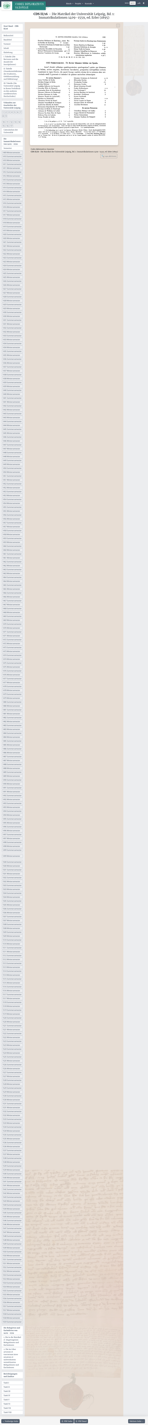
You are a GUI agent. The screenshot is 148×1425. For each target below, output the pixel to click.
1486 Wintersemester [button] (11, 752)
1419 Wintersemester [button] (11, 230)
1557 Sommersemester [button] (12, 1306)
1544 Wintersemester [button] (11, 1209)
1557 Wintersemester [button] (11, 1310)
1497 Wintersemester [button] (11, 838)
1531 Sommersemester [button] (12, 1103)
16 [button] (7, 126)
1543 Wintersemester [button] (11, 1201)
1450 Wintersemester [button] (11, 472)
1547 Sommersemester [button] (12, 1228)
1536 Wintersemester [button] (11, 1146)
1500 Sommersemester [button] (12, 862)
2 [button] (6, 112)
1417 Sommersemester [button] (12, 211)
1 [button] (3, 112)
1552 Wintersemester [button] (11, 1271)
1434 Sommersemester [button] (12, 343)
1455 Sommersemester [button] (12, 507)
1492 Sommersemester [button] (12, 795)
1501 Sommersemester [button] (12, 870)
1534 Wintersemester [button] (11, 1131)
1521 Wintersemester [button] (11, 1029)
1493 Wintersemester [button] (11, 807)
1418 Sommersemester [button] (12, 219)
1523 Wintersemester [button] (11, 1045)
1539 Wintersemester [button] (11, 1170)
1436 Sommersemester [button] (12, 359)
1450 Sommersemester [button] (12, 468)
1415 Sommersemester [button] (12, 195)
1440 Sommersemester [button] (12, 390)
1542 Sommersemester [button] (12, 1189)
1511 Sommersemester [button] (12, 948)
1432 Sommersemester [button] (12, 328)
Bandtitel (8, 40)
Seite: (127, 3)
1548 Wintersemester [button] (11, 1240)
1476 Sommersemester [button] (12, 671)
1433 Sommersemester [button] (12, 335)
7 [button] (20, 112)
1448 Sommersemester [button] (12, 452)
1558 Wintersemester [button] (11, 1318)
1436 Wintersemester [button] (11, 363)
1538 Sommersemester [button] (12, 1158)
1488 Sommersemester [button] (12, 764)
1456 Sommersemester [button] (12, 515)
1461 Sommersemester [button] (12, 554)
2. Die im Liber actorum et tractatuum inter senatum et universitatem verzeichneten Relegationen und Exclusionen (11, 1358)
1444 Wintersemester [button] (11, 425)
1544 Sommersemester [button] (12, 1205)
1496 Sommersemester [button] (12, 827)
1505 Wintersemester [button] (11, 905)
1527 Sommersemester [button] (12, 1072)
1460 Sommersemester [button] (12, 546)
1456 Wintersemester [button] (11, 519)
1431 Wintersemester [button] (11, 324)
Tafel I (6, 1383)
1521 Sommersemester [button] (12, 1025)
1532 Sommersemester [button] (12, 1111)
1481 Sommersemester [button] (12, 710)
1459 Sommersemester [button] (12, 538)
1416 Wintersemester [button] (11, 207)
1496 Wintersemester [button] (11, 830)
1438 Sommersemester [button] (12, 374)
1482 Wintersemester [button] (11, 721)
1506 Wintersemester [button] (11, 912)
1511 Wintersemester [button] (11, 951)
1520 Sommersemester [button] (12, 1018)
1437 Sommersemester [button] (12, 367)
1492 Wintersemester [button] (11, 799)
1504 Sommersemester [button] (12, 893)
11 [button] (7, 122)
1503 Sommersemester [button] (12, 885)
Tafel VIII (7, 1412)
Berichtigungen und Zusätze (10, 1375)
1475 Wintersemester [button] (11, 667)
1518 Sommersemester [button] (12, 1002)
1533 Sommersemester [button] (12, 1119)
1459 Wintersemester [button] (11, 542)
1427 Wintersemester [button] (11, 293)
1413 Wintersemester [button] (11, 184)
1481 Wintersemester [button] (11, 713)
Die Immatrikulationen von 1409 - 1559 (12, 141)
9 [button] (6, 116)
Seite (68, 1421)
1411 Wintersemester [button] (11, 168)
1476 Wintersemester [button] (11, 675)
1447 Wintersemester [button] (11, 449)
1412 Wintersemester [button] (11, 176)
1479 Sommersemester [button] (12, 694)
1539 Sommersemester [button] (12, 1166)
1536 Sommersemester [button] (12, 1142)
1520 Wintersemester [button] (11, 1022)
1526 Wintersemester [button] (11, 1068)
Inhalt (6, 48)
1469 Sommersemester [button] (12, 616)
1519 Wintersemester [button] (11, 1014)
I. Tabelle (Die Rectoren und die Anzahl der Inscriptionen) (11, 60)
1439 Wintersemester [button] (11, 386)
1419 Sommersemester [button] (12, 226)
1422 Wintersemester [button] (11, 254)
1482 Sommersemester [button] (12, 717)
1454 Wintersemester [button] (11, 503)
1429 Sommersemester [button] (12, 304)
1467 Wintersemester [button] (11, 604)
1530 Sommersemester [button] (12, 1096)
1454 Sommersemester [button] (12, 499)
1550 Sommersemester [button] (12, 1252)
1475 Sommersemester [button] (12, 663)
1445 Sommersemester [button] (12, 429)
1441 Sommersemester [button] (12, 398)
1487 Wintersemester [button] (11, 760)
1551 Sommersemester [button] (12, 1259)
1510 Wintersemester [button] (11, 944)
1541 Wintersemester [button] (11, 1185)
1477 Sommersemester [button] (12, 678)
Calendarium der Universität (11, 131)
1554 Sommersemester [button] (12, 1283)
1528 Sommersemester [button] (12, 1080)
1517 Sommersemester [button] (12, 994)
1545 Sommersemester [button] (12, 1213)
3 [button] (8, 112)
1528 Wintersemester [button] (11, 1084)
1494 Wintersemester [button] (11, 815)
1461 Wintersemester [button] (11, 558)
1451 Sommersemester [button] (12, 476)
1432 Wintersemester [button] (11, 332)
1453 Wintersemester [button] (11, 495)
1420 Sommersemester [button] (12, 234)
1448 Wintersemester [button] (11, 456)
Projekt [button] (78, 3)
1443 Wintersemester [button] (11, 417)
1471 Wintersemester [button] (11, 636)
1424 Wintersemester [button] (11, 269)
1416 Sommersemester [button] (12, 203)
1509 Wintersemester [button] (11, 936)
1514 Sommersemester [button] (12, 971)
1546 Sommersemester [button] (12, 1220)
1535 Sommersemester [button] (12, 1135)
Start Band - (11, 27)
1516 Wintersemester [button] (11, 990)
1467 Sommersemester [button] (12, 600)
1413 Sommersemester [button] (12, 180)
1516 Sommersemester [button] (12, 987)
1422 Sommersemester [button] (12, 250)
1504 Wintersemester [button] (11, 897)
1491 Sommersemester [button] (12, 788)
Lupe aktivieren (108, 156)
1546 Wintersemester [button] (11, 1224)
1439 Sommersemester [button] (12, 382)
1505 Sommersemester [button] (12, 901)
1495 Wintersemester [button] (11, 823)
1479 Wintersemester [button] (11, 698)
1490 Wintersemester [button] (11, 784)
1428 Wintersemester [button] (11, 300)
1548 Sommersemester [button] (12, 1236)
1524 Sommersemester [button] (12, 1049)
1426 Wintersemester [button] (11, 285)
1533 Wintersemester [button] (11, 1123)
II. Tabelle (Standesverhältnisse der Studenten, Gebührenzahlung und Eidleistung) (13, 74)
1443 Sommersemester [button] (12, 413)
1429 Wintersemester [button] (11, 308)
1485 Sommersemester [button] (12, 741)
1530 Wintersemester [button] (11, 1100)
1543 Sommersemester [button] (12, 1197)
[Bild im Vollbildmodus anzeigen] (118, 25)
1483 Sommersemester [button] (12, 725)
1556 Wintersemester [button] (11, 1302)
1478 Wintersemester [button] (11, 690)
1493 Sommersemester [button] (12, 803)
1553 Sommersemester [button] (12, 1275)
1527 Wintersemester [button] (11, 1076)
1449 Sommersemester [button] (12, 460)
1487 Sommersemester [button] (12, 756)
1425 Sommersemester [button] (12, 273)
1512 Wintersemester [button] (11, 959)
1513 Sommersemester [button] (12, 963)
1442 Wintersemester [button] (11, 410)
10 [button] (4, 122)
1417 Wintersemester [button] (11, 215)
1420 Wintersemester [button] (11, 238)
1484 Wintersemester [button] (11, 737)
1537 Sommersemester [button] (12, 1150)
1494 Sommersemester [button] (12, 811)
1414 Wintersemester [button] (11, 191)
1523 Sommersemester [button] (12, 1041)
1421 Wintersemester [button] (11, 246)
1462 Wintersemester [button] (11, 565)
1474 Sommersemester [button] (12, 655)
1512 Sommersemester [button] (12, 955)
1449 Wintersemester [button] (11, 464)
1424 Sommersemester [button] (12, 265)
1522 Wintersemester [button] (11, 1037)
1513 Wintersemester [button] (11, 967)
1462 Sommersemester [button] (12, 562)
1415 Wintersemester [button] (11, 199)
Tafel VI (7, 1404)
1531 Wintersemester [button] (11, 1107)
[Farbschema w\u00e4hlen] (144, 3)
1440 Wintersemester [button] (11, 394)
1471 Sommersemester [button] (12, 632)
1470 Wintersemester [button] (11, 628)
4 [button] (11, 112)
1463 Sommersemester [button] (12, 569)
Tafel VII (7, 1408)
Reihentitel (8, 35)
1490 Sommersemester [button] (12, 780)
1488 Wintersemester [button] (11, 768)
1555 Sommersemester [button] (12, 1290)
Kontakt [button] (88, 3)
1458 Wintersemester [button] (11, 534)
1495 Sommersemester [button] (12, 819)
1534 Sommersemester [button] (12, 1127)
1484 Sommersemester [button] (12, 733)
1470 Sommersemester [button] (12, 624)
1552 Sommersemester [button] (12, 1267)
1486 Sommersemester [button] (12, 749)
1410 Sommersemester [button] (12, 156)
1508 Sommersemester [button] (12, 924)
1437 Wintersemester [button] (11, 371)
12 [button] (11, 122)
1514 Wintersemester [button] (11, 975)
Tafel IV (7, 1395)
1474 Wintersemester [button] (11, 659)
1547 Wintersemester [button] (11, 1232)
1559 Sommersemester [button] (12, 1322)
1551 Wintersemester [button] (11, 1263)
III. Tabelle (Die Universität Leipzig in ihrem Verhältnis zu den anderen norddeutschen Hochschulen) (12, 89)
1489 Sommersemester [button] (12, 772)
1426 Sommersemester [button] (12, 281)
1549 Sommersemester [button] (12, 1244)
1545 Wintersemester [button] (11, 1216)
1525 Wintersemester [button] (11, 1061)
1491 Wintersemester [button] (11, 791)
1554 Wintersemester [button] (11, 1287)
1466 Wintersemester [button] (11, 597)
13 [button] (15, 122)
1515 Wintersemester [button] (11, 983)
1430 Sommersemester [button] (12, 312)
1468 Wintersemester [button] (11, 612)
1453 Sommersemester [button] (12, 491)
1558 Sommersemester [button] (12, 1314)
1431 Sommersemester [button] (12, 320)
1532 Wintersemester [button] (11, 1115)
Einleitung (8, 52)
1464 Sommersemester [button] (12, 577)
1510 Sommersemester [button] (12, 940)
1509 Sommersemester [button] (12, 932)
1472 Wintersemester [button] (11, 643)
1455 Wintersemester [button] (11, 511)
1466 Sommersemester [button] (12, 593)
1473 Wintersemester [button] (11, 651)
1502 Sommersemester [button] (12, 877)
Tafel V (7, 1400)
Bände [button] (69, 3)
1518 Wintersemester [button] (11, 1006)
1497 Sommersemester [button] (12, 834)
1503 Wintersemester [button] (11, 889)
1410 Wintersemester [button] (11, 160)
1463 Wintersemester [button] (11, 573)
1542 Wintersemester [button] (11, 1193)
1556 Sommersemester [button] (12, 1298)
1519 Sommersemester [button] (12, 1010)
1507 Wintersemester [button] (11, 920)
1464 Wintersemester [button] (11, 581)
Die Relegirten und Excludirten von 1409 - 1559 (12, 1330)
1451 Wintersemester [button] (11, 480)
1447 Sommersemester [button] (12, 445)
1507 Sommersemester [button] (12, 916)
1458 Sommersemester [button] (12, 530)
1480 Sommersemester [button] (12, 702)
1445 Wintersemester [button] (11, 433)
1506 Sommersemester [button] (12, 909)
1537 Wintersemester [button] (11, 1154)
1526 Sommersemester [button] (12, 1064)
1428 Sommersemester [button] (12, 297)
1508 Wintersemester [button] (11, 928)
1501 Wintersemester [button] (11, 873)
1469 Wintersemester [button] (11, 620)
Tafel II (7, 1387)
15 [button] (4, 126)
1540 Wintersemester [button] (11, 1177)
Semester (8, 148)
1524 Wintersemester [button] (11, 1053)
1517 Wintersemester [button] (11, 998)
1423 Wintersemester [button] (11, 261)
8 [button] (3, 116)
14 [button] (19, 122)
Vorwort (7, 44)
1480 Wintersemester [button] (11, 706)
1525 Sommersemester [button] (12, 1057)
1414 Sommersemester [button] (12, 187)
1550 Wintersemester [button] (11, 1255)
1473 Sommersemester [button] (12, 647)
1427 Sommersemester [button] (12, 289)
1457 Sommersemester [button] (12, 523)
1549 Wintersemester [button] (11, 1248)
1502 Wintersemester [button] (11, 881)
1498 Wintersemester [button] (11, 846)
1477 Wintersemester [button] (11, 682)
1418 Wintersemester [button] (11, 222)
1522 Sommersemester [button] (12, 1033)
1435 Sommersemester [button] (12, 351)
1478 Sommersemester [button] (12, 686)
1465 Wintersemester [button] (11, 589)
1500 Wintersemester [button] (11, 866)
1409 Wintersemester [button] (11, 152)
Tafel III (7, 1391)
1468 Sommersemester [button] (12, 608)
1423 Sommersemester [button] (12, 258)
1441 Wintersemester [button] (11, 402)
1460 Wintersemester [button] (11, 550)
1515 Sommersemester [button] (12, 979)
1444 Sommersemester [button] (12, 421)
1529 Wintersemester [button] (11, 1092)
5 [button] (14, 112)
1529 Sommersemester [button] (12, 1088)
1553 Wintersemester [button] (11, 1279)
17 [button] (11, 126)
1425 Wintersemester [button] (11, 277)
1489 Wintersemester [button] (11, 776)
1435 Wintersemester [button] (11, 355)
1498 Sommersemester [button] (12, 842)
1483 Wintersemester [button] (11, 729)
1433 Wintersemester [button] (11, 339)
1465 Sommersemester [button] (12, 585)
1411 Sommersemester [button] (12, 164)
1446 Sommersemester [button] (12, 437)
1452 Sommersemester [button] (12, 484)
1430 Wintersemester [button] (11, 316)
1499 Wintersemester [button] (11, 856)
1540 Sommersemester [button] (12, 1174)
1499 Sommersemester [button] (12, 850)
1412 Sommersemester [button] (12, 172)
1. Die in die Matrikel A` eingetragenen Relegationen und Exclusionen (12, 1341)
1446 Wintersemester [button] (11, 441)
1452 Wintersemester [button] (11, 487)
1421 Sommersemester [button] (12, 242)
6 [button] (17, 112)
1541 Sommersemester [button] (12, 1181)
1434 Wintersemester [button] (11, 347)
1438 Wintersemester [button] (11, 378)
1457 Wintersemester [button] (11, 526)
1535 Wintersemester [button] (11, 1138)
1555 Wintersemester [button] (11, 1294)
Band (82, 1421)
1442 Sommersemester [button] (12, 406)
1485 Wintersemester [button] (11, 745)
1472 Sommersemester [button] (12, 639)
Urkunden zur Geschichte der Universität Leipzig (12, 105)
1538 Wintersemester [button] (11, 1162)
